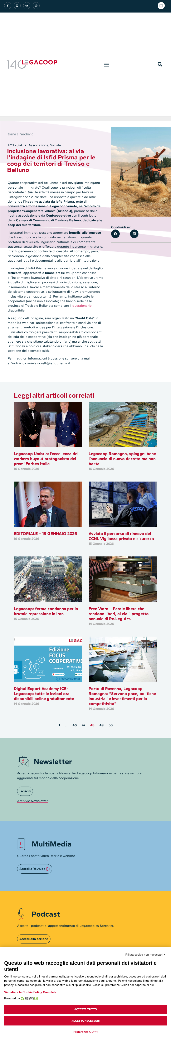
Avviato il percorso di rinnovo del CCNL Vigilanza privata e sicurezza (121, 536)
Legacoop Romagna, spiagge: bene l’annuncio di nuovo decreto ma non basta (122, 458)
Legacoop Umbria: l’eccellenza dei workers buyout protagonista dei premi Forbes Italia (46, 458)
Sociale (55, 145)
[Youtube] (26, 5)
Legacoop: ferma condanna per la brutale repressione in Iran (46, 611)
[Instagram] (36, 5)
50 (111, 725)
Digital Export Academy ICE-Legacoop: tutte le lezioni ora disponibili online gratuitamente (44, 693)
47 (83, 725)
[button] (106, 64)
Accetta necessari (86, 1021)
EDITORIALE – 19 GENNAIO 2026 (45, 533)
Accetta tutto (85, 1009)
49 (101, 725)
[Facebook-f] (7, 5)
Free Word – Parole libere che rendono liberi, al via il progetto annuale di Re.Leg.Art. (119, 613)
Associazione (38, 145)
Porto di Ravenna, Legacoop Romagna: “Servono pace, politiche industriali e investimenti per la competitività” (122, 696)
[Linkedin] (17, 5)
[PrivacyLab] (29, 998)
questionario (82, 306)
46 (75, 725)
